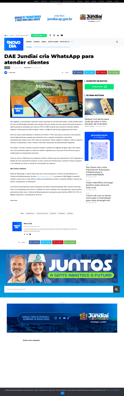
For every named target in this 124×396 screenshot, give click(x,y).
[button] (117, 42)
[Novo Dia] (6, 72)
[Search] (116, 289)
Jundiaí (88, 180)
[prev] (115, 47)
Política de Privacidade (112, 390)
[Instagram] (54, 35)
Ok (62, 393)
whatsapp (69, 213)
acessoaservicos (30, 213)
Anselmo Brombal (89, 126)
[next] (118, 47)
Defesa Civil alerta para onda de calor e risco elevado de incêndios (97, 121)
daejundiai (53, 213)
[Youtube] (61, 35)
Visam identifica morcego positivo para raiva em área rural (99, 185)
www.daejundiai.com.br (44, 176)
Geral (7, 67)
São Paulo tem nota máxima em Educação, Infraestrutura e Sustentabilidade (98, 171)
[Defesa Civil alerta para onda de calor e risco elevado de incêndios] (99, 106)
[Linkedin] (57, 35)
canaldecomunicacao (42, 213)
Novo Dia (12, 72)
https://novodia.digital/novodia (31, 226)
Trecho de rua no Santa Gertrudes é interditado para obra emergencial (56, 47)
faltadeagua (62, 213)
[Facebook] (50, 35)
